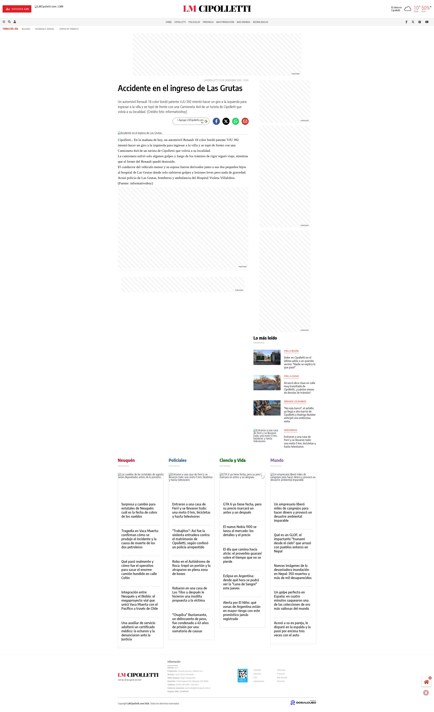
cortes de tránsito (69, 29)
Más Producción (225, 22)
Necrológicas (260, 22)
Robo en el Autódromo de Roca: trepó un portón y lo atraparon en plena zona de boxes (191, 567)
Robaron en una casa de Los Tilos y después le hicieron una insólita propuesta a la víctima (189, 594)
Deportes (257, 674)
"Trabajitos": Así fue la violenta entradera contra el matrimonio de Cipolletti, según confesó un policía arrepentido (191, 538)
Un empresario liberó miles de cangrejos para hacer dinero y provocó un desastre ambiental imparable (293, 512)
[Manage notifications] (426, 692)
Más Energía (243, 22)
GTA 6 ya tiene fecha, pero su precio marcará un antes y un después (242, 508)
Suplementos (258, 681)
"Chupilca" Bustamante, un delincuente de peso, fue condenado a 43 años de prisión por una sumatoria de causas (190, 622)
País (255, 678)
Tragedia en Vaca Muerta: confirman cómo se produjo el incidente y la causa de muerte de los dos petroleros (140, 538)
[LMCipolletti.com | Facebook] (407, 21)
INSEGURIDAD (290, 430)
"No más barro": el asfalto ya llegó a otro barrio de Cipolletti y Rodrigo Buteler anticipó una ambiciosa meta (300, 415)
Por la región (291, 351)
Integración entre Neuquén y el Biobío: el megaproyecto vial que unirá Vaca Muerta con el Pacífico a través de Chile (139, 600)
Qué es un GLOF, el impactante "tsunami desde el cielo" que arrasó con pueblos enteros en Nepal (292, 543)
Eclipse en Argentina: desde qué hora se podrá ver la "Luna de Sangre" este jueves (241, 582)
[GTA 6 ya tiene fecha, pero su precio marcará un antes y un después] (242, 486)
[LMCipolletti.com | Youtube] (427, 21)
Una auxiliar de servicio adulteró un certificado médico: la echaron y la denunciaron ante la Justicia (138, 631)
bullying (26, 29)
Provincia (208, 22)
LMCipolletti (211, 80)
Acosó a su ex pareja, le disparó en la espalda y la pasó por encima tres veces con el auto (292, 629)
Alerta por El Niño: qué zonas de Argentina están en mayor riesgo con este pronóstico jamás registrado (241, 610)
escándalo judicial (44, 29)
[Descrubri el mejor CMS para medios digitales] (303, 705)
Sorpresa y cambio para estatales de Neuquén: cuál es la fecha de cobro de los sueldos (139, 510)
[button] (4, 22)
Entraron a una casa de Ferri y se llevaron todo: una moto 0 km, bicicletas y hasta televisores (300, 441)
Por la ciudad (291, 376)
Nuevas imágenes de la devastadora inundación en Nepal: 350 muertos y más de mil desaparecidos (293, 571)
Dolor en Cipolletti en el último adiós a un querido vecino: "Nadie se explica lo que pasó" (299, 362)
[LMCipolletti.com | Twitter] (414, 21)
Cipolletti (180, 22)
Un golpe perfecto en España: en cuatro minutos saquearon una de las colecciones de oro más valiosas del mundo (292, 600)
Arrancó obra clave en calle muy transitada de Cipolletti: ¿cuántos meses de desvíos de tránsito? (299, 388)
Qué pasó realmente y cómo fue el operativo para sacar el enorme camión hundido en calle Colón (139, 569)
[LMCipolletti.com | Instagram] (420, 21)
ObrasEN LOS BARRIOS (295, 401)
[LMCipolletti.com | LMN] (49, 9)
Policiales (194, 22)
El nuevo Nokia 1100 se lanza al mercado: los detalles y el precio (240, 530)
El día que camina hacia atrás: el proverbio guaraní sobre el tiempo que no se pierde (242, 555)
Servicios (280, 681)
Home (169, 22)
